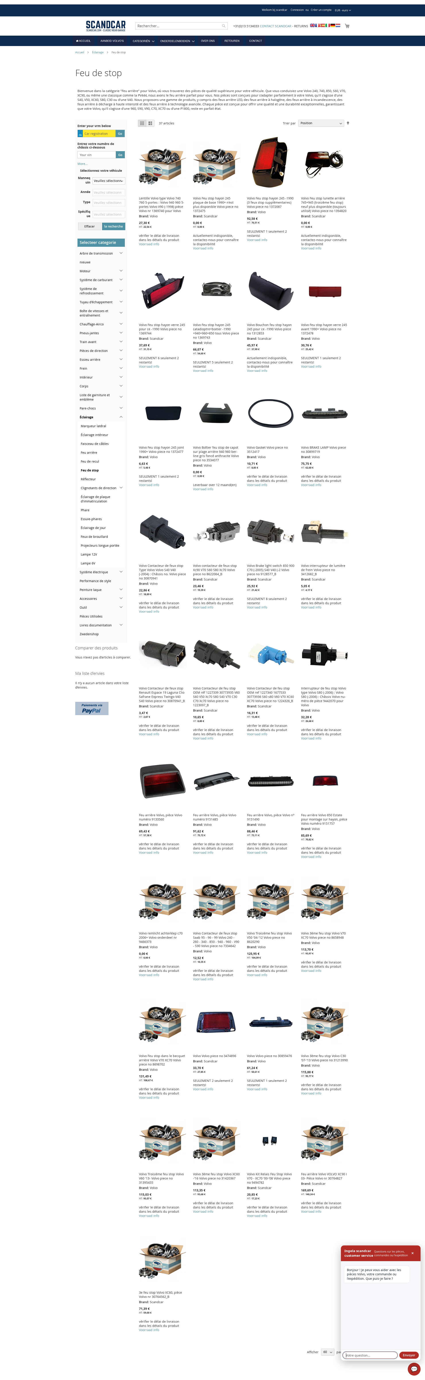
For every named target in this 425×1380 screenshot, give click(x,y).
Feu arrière (89, 452)
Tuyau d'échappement (96, 302)
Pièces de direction (94, 351)
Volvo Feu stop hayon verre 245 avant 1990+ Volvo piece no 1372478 (324, 329)
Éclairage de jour (93, 528)
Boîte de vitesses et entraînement (94, 313)
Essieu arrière (90, 359)
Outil (83, 607)
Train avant (88, 342)
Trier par (289, 123)
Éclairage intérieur (94, 435)
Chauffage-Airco (92, 324)
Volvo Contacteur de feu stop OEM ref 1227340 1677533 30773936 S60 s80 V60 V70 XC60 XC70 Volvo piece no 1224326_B (270, 694)
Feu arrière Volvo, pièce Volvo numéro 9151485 (214, 817)
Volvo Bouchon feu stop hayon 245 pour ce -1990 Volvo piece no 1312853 (269, 329)
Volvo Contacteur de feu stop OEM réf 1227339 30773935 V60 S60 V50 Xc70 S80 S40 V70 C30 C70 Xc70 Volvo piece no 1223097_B (216, 696)
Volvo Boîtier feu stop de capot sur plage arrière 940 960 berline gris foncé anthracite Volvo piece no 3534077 (216, 453)
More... (82, 164)
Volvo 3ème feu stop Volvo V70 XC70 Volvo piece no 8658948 (323, 935)
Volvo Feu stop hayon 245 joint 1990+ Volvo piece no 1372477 (161, 449)
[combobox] (181, 25)
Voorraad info (149, 244)
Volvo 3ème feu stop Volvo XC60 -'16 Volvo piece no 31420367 (216, 1176)
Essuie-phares (91, 519)
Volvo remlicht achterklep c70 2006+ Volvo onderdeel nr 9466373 (161, 937)
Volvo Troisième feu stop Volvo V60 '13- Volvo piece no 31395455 (161, 1178)
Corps (84, 386)
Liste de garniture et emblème (95, 397)
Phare (85, 510)
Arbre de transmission (96, 253)
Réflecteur (88, 479)
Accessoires (88, 598)
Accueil (80, 52)
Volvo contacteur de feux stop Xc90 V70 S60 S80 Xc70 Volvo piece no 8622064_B (215, 570)
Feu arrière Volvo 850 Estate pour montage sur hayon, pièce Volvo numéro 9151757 (324, 819)
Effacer (89, 226)
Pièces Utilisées (91, 616)
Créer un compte (321, 10)
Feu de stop (90, 470)
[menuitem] (83, 41)
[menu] (212, 41)
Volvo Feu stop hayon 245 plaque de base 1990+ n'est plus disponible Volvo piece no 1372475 (215, 204)
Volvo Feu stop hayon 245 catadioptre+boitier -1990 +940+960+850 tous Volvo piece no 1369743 (216, 331)
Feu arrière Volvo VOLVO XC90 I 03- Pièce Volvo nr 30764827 (324, 1176)
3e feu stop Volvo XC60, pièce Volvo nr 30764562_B (160, 1294)
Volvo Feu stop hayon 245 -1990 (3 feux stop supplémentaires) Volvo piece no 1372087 (270, 202)
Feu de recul (90, 461)
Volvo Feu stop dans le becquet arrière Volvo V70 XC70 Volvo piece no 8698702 (162, 1060)
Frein (83, 368)
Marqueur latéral (93, 426)
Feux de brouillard (94, 537)
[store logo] (106, 26)
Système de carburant (96, 280)
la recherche (113, 226)
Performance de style (95, 581)
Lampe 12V (89, 554)
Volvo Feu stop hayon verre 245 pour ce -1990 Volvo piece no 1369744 (162, 329)
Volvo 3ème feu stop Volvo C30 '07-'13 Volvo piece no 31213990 (324, 1058)
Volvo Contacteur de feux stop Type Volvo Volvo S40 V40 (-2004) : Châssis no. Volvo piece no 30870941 (162, 572)
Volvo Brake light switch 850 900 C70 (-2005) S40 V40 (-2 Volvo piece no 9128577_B (270, 570)
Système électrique (94, 572)
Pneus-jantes (89, 333)
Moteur (85, 271)
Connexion (297, 10)
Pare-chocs (88, 408)
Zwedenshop (89, 634)
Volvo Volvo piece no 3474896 (214, 1056)
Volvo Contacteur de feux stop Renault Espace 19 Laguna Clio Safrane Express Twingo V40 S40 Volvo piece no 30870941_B (162, 694)
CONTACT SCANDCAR (275, 26)
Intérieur (86, 377)
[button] (343, 10)
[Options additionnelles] (91, 708)
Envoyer (409, 1355)
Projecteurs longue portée (100, 545)
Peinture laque (91, 590)
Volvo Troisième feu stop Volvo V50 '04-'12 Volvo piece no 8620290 (269, 937)
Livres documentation (96, 625)
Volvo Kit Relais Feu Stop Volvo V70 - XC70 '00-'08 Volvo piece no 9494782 (269, 1178)
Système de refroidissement (91, 291)
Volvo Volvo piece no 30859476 (269, 1056)
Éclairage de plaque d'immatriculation (95, 499)
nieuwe (85, 262)
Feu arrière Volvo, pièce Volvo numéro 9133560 (160, 817)
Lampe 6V (88, 563)
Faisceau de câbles (95, 444)
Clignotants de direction (98, 488)
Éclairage (98, 52)
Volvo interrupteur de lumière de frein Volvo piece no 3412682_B (323, 570)
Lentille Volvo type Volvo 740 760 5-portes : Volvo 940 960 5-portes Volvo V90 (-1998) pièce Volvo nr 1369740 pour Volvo (161, 204)
